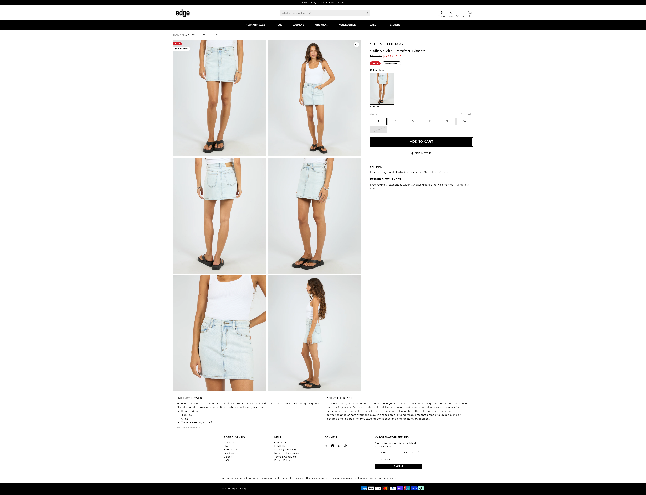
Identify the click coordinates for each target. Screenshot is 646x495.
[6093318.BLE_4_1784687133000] (314, 216)
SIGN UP (399, 466)
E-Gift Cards (231, 450)
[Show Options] (419, 452)
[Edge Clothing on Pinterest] (338, 447)
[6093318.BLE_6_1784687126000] (314, 333)
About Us (229, 443)
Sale (373, 25)
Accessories (347, 25)
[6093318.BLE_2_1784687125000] (314, 98)
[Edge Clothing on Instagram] (332, 447)
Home (176, 35)
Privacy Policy (282, 460)
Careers (228, 457)
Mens (278, 25)
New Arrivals (255, 25)
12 (447, 121)
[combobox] (410, 452)
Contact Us (280, 443)
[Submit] (367, 13)
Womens (298, 25)
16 (378, 130)
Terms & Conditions (285, 457)
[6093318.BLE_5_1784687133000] (219, 333)
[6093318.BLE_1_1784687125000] (219, 98)
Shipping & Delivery (285, 450)
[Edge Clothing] (182, 13)
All (184, 35)
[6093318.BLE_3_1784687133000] (219, 216)
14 (464, 121)
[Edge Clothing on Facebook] (326, 447)
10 (430, 121)
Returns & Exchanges (286, 453)
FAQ (226, 460)
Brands (395, 25)
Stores (227, 446)
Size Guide (230, 453)
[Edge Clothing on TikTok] (345, 447)
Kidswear (321, 25)
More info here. (440, 172)
